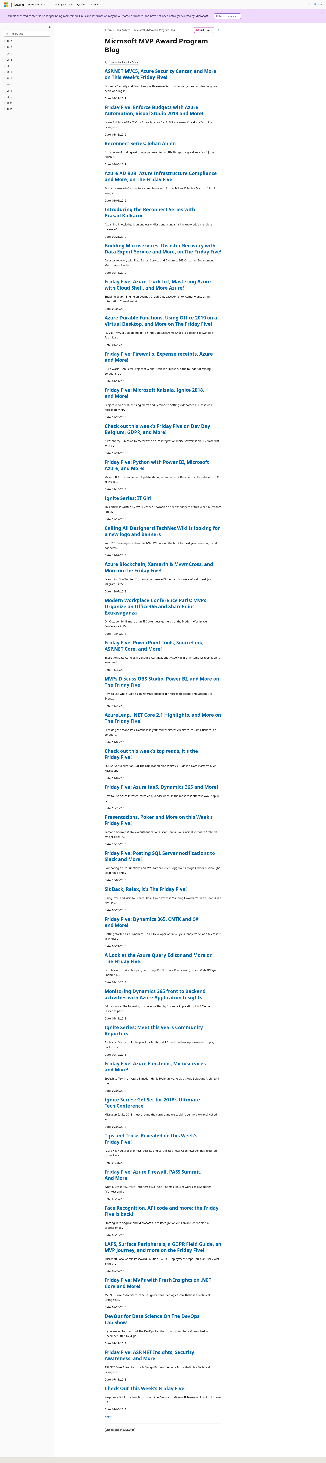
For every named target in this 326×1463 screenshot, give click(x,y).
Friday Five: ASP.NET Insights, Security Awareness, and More (149, 1355)
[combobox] (27, 33)
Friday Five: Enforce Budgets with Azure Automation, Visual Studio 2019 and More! (154, 110)
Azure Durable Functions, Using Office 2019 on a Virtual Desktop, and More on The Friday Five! (161, 320)
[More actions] (218, 30)
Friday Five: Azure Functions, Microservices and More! (155, 1066)
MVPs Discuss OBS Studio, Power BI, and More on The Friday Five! (162, 681)
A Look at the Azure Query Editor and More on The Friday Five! (159, 958)
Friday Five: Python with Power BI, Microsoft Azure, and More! (157, 465)
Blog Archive (123, 30)
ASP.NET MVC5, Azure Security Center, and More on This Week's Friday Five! (160, 74)
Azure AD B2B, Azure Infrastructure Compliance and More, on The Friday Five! (161, 176)
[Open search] (309, 5)
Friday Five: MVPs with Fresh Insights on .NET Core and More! (158, 1283)
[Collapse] (50, 27)
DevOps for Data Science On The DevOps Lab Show (152, 1319)
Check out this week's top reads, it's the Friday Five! (151, 754)
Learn (108, 30)
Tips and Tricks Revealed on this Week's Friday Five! (151, 1138)
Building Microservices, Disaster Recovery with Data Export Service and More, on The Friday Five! (163, 248)
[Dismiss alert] (322, 13)
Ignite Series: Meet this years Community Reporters (154, 1030)
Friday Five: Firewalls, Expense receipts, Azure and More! (159, 357)
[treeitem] (27, 41)
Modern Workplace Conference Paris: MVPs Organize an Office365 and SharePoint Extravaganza (155, 606)
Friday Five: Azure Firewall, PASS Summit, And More (153, 1174)
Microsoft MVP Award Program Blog (154, 30)
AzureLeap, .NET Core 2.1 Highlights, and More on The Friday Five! (163, 718)
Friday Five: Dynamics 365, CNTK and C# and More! (151, 922)
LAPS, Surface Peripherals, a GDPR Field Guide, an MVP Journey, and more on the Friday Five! (163, 1247)
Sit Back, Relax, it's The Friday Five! (146, 889)
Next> (108, 1417)
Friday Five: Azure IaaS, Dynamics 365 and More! (161, 787)
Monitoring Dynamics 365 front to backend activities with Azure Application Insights (155, 994)
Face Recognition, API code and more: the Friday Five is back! (162, 1211)
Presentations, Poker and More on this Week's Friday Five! (159, 820)
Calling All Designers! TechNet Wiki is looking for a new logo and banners (162, 531)
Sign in (318, 4)
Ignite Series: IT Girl (128, 498)
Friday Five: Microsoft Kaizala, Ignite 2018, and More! (154, 393)
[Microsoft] (6, 4)
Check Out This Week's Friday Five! (145, 1388)
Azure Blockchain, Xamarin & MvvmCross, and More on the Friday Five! (159, 567)
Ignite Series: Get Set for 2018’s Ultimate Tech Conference (152, 1102)
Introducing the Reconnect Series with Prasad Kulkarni (150, 212)
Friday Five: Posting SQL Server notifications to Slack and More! (160, 856)
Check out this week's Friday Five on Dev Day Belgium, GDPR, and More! (157, 429)
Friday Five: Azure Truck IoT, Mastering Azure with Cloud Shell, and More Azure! (158, 284)
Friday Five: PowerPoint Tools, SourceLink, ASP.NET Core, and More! (154, 645)
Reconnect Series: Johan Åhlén (140, 143)
